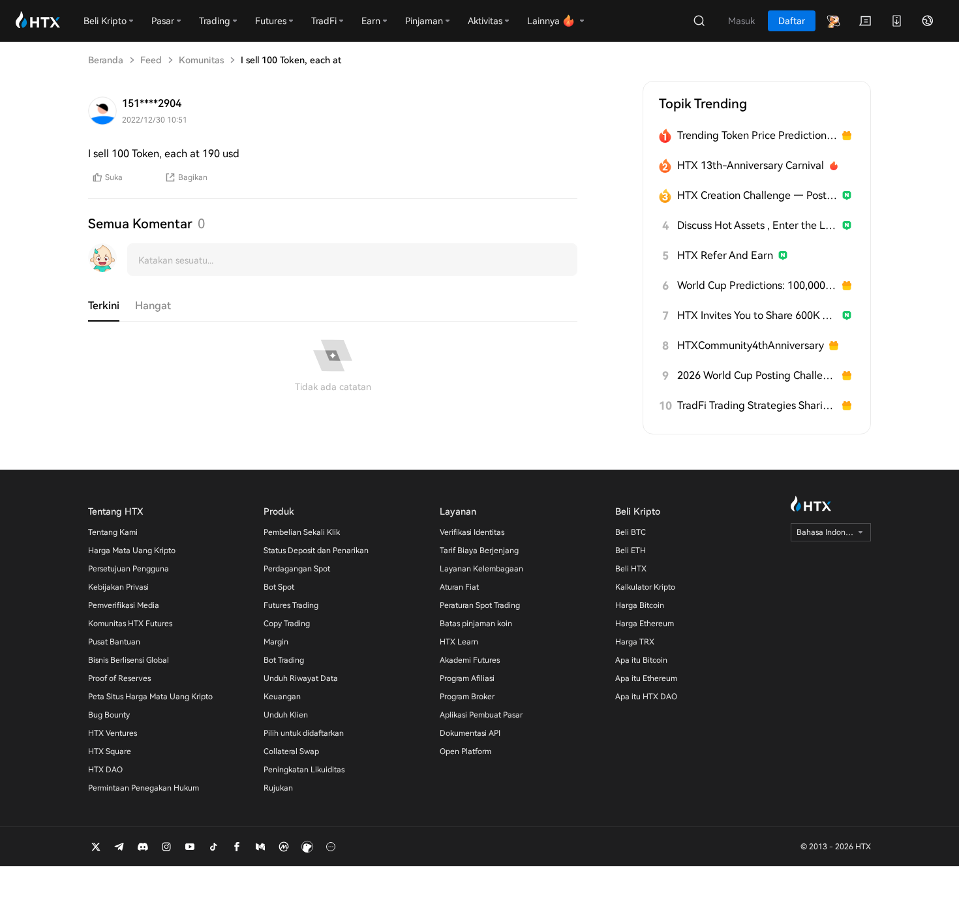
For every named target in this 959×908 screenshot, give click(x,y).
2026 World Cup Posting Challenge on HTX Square (757, 375)
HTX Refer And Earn (725, 255)
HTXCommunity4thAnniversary (750, 345)
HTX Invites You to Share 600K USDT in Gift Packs (757, 315)
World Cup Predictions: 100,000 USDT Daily (757, 285)
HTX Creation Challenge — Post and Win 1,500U (757, 195)
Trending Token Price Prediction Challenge (757, 135)
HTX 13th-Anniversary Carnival (750, 165)
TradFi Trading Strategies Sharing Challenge (757, 405)
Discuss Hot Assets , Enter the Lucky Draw (757, 225)
